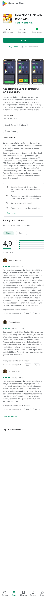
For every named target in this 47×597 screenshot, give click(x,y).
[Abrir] (5, 424)
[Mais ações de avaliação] (41, 260)
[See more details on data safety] (12, 213)
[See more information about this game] (42, 89)
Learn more (15, 189)
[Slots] (23, 125)
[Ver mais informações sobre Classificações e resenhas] (42, 221)
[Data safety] (42, 138)
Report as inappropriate (14, 430)
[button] (9, 72)
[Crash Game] (10, 125)
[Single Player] (10, 131)
